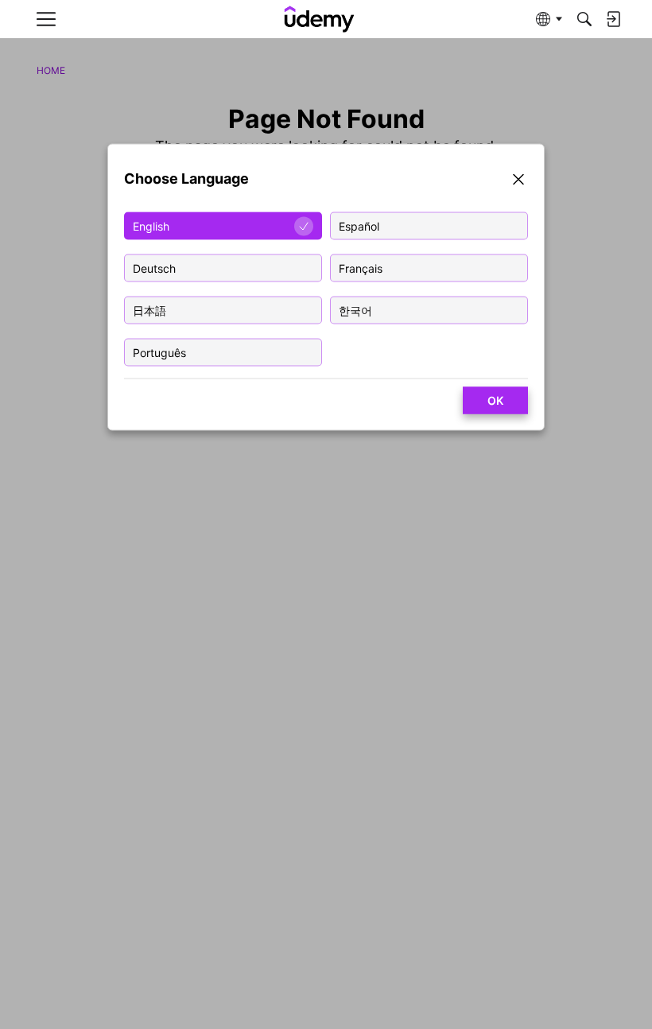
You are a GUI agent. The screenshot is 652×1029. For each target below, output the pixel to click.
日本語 (149, 310)
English (151, 226)
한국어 (355, 310)
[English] (320, 19)
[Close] (518, 181)
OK (495, 400)
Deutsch (154, 268)
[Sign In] (613, 19)
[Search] (584, 19)
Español (359, 226)
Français (360, 268)
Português (159, 352)
